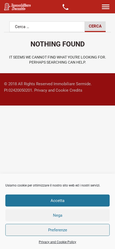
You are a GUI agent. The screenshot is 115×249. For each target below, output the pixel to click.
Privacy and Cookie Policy (57, 242)
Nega (57, 215)
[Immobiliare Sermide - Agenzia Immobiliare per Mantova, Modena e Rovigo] (17, 6)
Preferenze (57, 230)
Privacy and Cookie (51, 90)
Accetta (57, 200)
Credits (76, 90)
